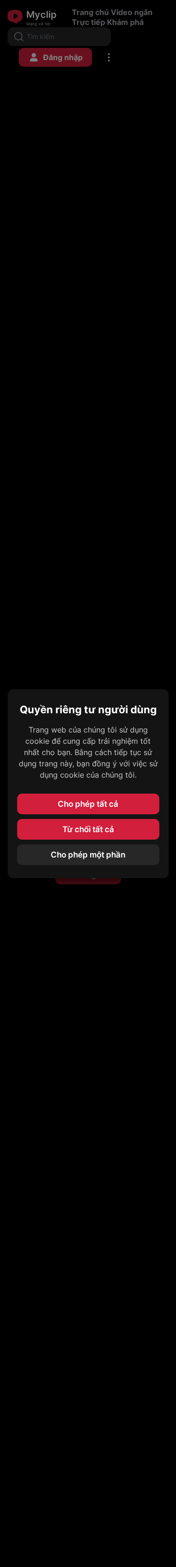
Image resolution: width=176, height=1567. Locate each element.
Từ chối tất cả (88, 829)
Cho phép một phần (88, 854)
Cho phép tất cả (88, 804)
